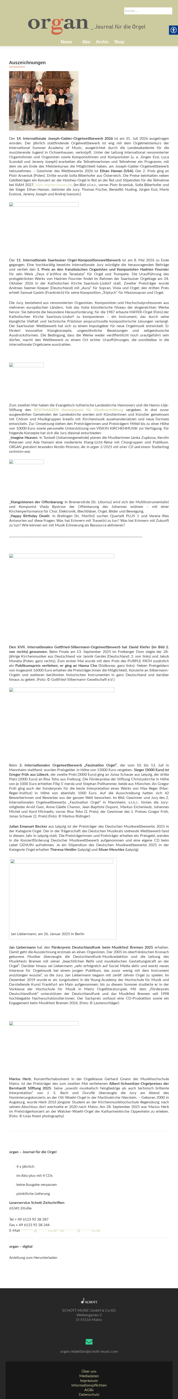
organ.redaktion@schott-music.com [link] (89, 1351)
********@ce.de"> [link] (60, 1230)
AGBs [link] (89, 1390)
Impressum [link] (89, 1381)
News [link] (66, 42)
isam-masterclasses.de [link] (53, 185)
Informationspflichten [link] (89, 1385)
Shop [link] (119, 42)
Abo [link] (86, 42)
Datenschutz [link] (89, 1394)
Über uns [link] (89, 1371)
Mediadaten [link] (89, 1376)
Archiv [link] (102, 42)
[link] (87, 26)
